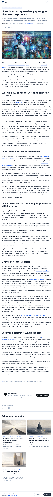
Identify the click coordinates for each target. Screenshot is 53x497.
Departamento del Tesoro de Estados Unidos (33, 315)
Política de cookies (12, 495)
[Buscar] (43, 2)
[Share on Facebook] (6, 27)
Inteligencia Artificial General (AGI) (11, 7)
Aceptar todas (47, 494)
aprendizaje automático (44, 138)
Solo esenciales (38, 494)
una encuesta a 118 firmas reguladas (18, 65)
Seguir (43, 395)
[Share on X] (3, 27)
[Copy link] (12, 27)
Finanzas (4, 385)
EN (46, 2)
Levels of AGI (19, 102)
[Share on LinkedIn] (9, 27)
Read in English (40, 23)
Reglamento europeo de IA (38, 279)
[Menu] (50, 2)
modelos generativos (42, 271)
